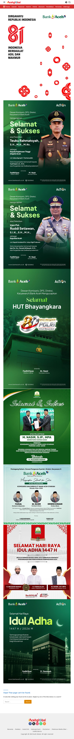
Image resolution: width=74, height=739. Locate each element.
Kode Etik (26, 729)
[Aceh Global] (13, 2)
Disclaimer (46, 729)
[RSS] (44, 723)
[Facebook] (30, 723)
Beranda (10, 729)
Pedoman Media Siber (59, 729)
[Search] (69, 2)
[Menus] (4, 2)
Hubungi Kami (36, 729)
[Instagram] (37, 723)
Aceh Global (37, 734)
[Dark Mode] (66, 2)
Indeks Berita (37, 731)
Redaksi (17, 729)
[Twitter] (33, 723)
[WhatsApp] (40, 723)
